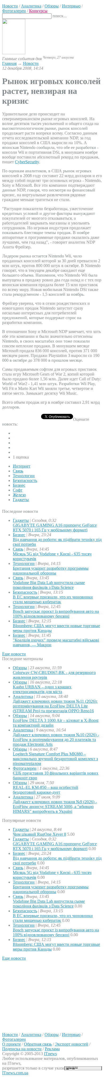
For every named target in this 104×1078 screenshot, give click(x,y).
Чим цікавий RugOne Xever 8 (39, 834)
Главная (9, 63)
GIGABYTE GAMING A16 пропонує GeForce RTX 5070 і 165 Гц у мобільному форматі (55, 527)
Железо (19, 495)
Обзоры (20, 667)
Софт (17, 490)
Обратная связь (38, 1044)
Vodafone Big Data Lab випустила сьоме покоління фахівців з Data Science (49, 585)
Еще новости (14, 654)
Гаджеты (21, 499)
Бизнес (19, 485)
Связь (18, 471)
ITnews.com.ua (15, 1073)
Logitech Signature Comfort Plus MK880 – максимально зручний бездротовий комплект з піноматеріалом (55, 759)
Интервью (71, 1034)
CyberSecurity (27, 162)
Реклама (52, 1049)
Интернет (21, 466)
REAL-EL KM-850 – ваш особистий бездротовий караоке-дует (45, 789)
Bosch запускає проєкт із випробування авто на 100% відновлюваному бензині (56, 613)
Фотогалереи (25, 768)
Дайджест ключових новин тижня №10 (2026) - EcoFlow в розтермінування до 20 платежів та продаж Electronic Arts (56, 739)
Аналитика (23, 696)
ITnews (50, 1053)
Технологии (24, 475)
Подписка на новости (22, 1049)
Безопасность (25, 480)
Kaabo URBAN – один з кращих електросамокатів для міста (42, 689)
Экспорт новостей (71, 1044)
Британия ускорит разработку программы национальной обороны (51, 570)
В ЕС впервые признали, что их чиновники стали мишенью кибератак (53, 599)
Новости (31, 63)
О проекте (11, 1044)
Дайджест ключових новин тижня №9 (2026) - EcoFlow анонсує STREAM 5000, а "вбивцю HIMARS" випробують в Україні (55, 807)
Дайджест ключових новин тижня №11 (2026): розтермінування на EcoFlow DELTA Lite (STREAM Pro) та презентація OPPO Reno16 (55, 706)
